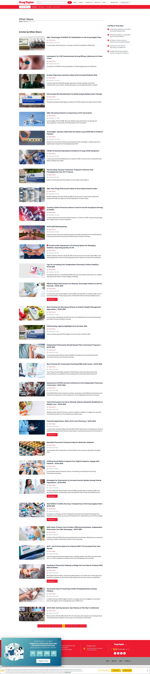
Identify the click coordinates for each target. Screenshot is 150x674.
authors (25, 21)
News (120, 661)
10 (60, 626)
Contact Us (128, 661)
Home (20, 21)
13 (69, 626)
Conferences (88, 2)
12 (66, 626)
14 (73, 626)
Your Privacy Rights (66, 649)
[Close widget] (59, 640)
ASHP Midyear (41, 7)
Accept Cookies (127, 670)
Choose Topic (23, 7)
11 (63, 626)
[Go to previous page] (38, 625)
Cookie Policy (67, 672)
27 (82, 626)
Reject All (115, 670)
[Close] (147, 670)
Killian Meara (52, 40)
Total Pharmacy (56, 7)
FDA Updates (49, 7)
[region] (75, 670)
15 (76, 626)
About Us (114, 661)
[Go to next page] (85, 625)
